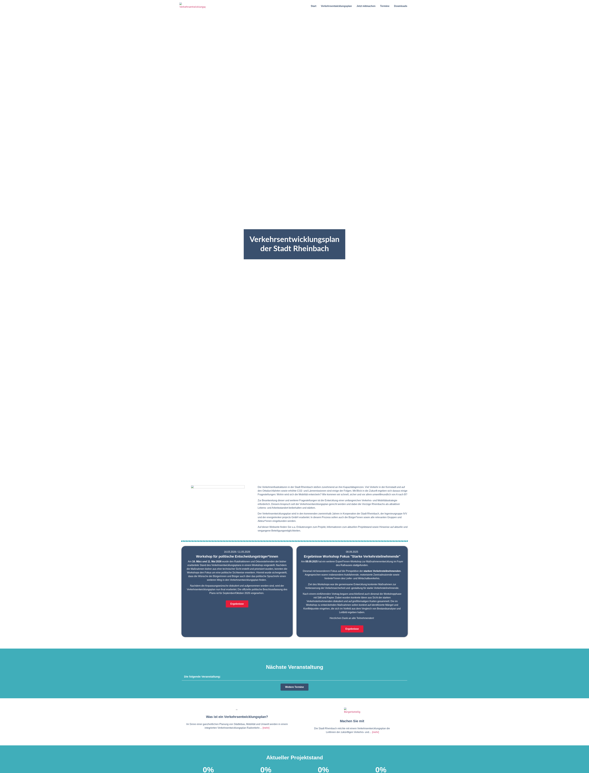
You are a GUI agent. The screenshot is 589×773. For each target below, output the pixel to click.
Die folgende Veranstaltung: (202, 676)
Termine (384, 6)
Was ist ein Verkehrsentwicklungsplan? (237, 717)
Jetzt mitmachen (365, 6)
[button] (294, 676)
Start (313, 6)
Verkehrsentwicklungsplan (336, 6)
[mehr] (266, 728)
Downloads (400, 6)
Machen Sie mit (352, 721)
